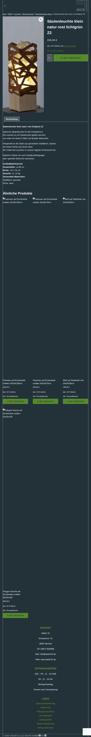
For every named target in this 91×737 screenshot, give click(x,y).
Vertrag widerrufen (45, 728)
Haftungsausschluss (45, 711)
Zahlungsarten (45, 720)
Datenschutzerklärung (45, 703)
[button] (41, 19)
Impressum (45, 707)
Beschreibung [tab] (12, 119)
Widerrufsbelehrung (45, 724)
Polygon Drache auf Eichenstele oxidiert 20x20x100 (11, 594)
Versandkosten (70, 46)
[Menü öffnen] (5, 6)
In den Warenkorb (71, 57)
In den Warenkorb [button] (15, 401)
